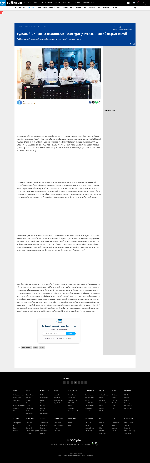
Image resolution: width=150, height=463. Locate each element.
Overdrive (57, 428)
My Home (22, 8)
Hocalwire (90, 455)
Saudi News (44, 397)
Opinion (51, 8)
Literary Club (17, 423)
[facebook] (90, 102)
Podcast (127, 428)
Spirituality (102, 433)
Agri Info (87, 425)
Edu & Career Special (32, 430)
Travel (115, 8)
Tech (113, 419)
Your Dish (115, 403)
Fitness (87, 400)
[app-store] (97, 445)
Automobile (58, 419)
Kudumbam (48, 2)
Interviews (29, 408)
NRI (14, 411)
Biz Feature (128, 408)
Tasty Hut (115, 400)
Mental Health (89, 408)
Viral (69, 425)
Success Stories (89, 428)
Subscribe (78, 2)
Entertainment (81, 8)
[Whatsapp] (96, 102)
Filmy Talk (71, 403)
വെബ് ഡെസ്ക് (29, 104)
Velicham (57, 2)
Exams (28, 425)
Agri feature (88, 430)
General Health (89, 405)
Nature (42, 428)
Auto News (57, 423)
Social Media (72, 419)
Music (70, 405)
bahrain (42, 347)
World (15, 403)
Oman (42, 400)
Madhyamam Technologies (72, 455)
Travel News (44, 423)
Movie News (72, 395)
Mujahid (35, 347)
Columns (29, 403)
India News (16, 400)
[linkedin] (75, 382)
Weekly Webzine (38, 2)
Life (99, 8)
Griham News (103, 395)
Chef (113, 405)
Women (101, 430)
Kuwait (42, 408)
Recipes (114, 395)
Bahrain (42, 405)
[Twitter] (93, 102)
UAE (41, 395)
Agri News (88, 423)
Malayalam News (18, 395)
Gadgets (114, 430)
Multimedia (106, 8)
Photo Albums (128, 423)
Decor (101, 405)
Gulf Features (44, 411)
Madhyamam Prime (88, 2)
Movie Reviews (72, 400)
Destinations (44, 425)
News (45, 8)
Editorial (28, 397)
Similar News (109, 110)
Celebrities (71, 397)
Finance (126, 400)
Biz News (127, 395)
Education (30, 419)
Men (100, 428)
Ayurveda (88, 411)
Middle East (44, 391)
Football (57, 397)
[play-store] (93, 445)
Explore (42, 433)
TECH (71, 8)
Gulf (58, 8)
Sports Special (58, 403)
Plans (101, 397)
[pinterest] (85, 382)
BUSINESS (127, 391)
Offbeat (28, 405)
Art (14, 425)
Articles (28, 400)
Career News (30, 428)
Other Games (58, 400)
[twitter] (68, 382)
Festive (114, 408)
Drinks (114, 397)
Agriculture (89, 419)
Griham (102, 391)
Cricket (56, 395)
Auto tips (57, 430)
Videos (126, 425)
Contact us (62, 444)
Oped (28, 391)
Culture (16, 419)
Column (101, 408)
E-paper (29, 2)
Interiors (102, 400)
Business (92, 8)
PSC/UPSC (29, 433)
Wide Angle (127, 433)
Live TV (70, 2)
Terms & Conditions (67, 338)
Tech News (115, 423)
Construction (103, 403)
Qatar (42, 403)
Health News (89, 391)
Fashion (101, 423)
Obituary (16, 408)
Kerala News (17, 397)
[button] (3, 3)
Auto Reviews (58, 425)
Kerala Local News (19, 405)
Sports (65, 8)
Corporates (128, 405)
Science (114, 425)
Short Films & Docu (74, 411)
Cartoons (29, 411)
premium (31, 8)
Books (64, 2)
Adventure (43, 430)
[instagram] (72, 382)
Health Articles (89, 397)
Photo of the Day (129, 430)
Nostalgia (71, 408)
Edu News (29, 423)
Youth (101, 425)
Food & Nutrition (90, 403)
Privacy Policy (71, 444)
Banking (127, 403)
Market (126, 397)
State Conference (26, 347)
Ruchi (114, 391)
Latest (38, 8)
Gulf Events (44, 413)
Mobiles (114, 428)
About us (54, 444)
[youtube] (79, 382)
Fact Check (29, 413)
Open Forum (30, 395)
